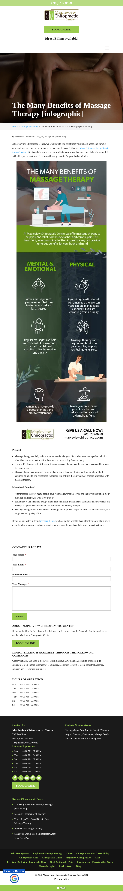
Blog (78, 866)
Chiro (69, 853)
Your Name (19, 555)
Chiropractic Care (28, 857)
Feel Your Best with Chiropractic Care (26, 862)
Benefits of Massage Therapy (28, 828)
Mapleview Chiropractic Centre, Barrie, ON (65, 875)
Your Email (19, 564)
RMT (97, 857)
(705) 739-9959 (61, 3)
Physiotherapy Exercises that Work (95, 862)
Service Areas (65, 866)
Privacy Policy (61, 879)
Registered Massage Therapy (48, 853)
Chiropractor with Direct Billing (92, 853)
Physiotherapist (47, 866)
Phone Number (21, 574)
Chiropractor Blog (58, 136)
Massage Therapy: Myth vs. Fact (29, 814)
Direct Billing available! (61, 38)
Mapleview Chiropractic (25, 136)
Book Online (61, 29)
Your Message (20, 584)
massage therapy (48, 521)
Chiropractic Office (52, 857)
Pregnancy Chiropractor (78, 857)
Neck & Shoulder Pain (61, 862)
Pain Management (19, 853)
